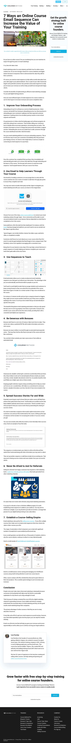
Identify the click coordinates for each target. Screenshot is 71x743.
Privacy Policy (18, 739)
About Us (56, 719)
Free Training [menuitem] (34, 6)
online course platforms (26, 215)
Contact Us (57, 717)
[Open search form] (66, 5)
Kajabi (5, 227)
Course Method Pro (25, 717)
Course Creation (41, 723)
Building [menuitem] (48, 6)
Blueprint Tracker (25, 719)
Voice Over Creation (25, 727)
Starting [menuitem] (41, 6)
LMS (38, 719)
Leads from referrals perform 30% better (18, 472)
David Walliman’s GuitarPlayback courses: (28, 541)
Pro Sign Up (57, 729)
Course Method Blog (59, 727)
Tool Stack (23, 729)
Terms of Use (24, 739)
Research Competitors (26, 723)
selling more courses (28, 521)
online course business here (19, 658)
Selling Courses (41, 731)
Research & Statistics (60, 725)
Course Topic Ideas (42, 721)
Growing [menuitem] (55, 6)
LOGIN (65, 1)
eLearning (6, 11)
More (61, 6)
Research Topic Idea (26, 721)
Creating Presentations (43, 725)
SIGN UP (58, 1)
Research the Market (26, 725)
